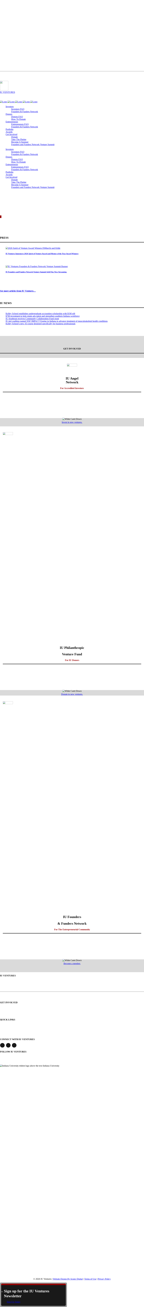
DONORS (3, 9)
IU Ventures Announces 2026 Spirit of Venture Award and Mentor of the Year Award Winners (42, 254)
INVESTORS (4, 4)
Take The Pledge (5, 61)
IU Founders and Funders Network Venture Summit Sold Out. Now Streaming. (36, 272)
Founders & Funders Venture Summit (16, 1034)
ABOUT (2, 41)
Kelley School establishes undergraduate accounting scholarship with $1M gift (40, 313)
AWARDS (3, 35)
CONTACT (4, 56)
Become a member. (72, 963)
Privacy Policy (104, 1279)
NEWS (2, 46)
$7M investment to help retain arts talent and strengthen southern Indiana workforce (43, 316)
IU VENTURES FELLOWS (9, 20)
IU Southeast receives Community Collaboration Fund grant (32, 318)
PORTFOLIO (4, 25)
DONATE (3, 67)
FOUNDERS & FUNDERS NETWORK (13, 30)
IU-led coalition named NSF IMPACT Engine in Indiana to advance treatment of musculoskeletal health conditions (57, 321)
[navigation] (3, 97)
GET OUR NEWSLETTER (16, 1057)
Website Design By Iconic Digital (68, 1279)
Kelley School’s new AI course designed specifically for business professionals (40, 323)
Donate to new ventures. (72, 694)
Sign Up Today (13, 1302)
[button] (11, 134)
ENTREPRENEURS (7, 15)
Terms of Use (90, 1279)
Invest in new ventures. (72, 422)
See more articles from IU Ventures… (18, 291)
